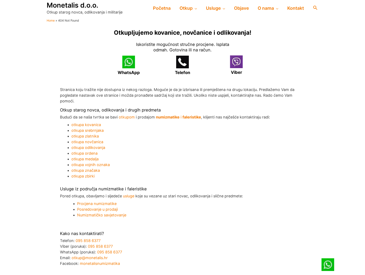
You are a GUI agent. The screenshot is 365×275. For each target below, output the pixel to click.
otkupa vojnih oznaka (90, 164)
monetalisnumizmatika (100, 263)
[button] (195, 8)
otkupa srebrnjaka (87, 130)
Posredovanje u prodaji (97, 209)
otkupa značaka (85, 170)
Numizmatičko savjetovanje (101, 215)
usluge (128, 196)
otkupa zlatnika (85, 136)
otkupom (127, 117)
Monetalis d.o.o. (72, 5)
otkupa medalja (85, 159)
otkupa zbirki (83, 176)
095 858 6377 (88, 240)
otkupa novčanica (87, 142)
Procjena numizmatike (97, 203)
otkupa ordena (84, 153)
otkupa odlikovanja (88, 147)
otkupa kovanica (86, 124)
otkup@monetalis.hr (90, 258)
